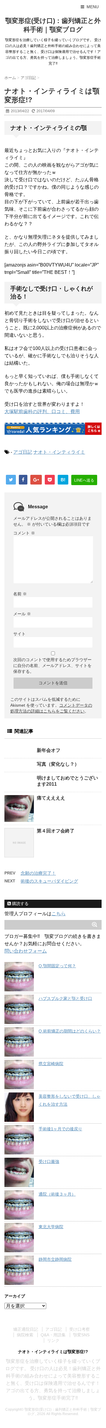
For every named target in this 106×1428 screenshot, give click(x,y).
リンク (53, 1340)
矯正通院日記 (25, 1329)
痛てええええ (51, 797)
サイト (19, 633)
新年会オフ (48, 750)
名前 (20, 593)
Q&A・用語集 (53, 1335)
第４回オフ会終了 (55, 830)
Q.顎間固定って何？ (57, 965)
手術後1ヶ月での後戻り (60, 1129)
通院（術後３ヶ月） (57, 1194)
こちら (59, 913)
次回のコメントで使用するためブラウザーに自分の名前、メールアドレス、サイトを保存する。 (52, 665)
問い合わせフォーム (25, 950)
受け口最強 (49, 1161)
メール (22, 613)
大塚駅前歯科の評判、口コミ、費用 (42, 411)
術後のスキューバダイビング (49, 881)
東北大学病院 (51, 1226)
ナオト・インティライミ (59, 452)
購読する (20, 903)
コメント (24, 533)
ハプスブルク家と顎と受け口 (65, 998)
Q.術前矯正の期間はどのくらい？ (70, 1031)
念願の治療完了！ (38, 873)
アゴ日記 (22, 452)
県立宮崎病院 (51, 1063)
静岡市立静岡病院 (55, 1259)
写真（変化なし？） (58, 764)
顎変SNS (81, 1335)
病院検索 (25, 1335)
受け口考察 (79, 1329)
